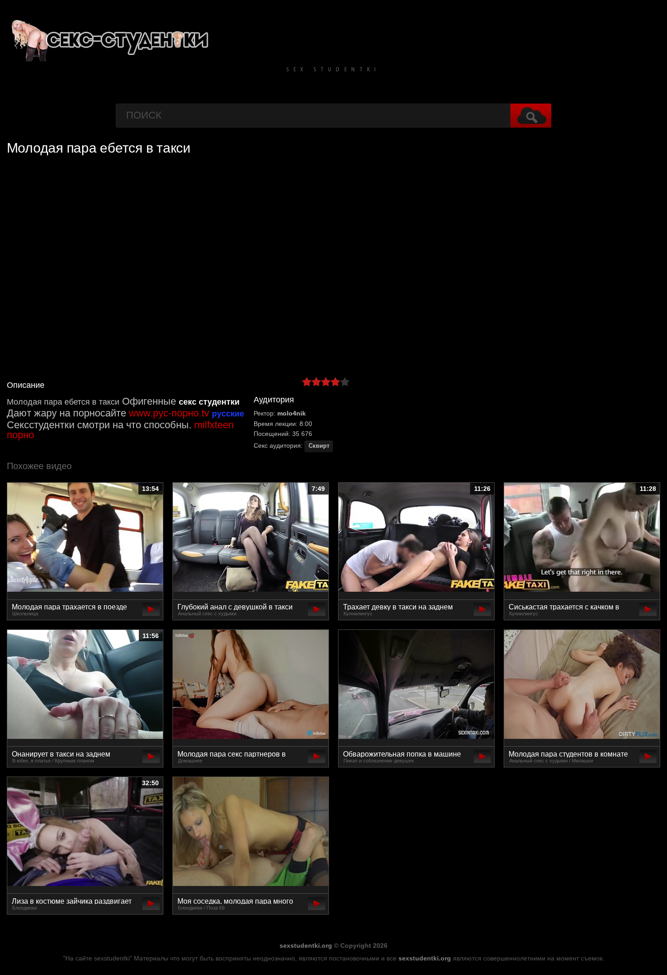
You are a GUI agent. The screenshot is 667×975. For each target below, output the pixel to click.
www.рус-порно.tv (169, 413)
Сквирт (319, 446)
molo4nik (291, 413)
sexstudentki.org (306, 945)
